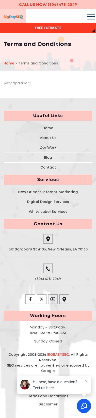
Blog (48, 157)
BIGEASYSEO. (58, 354)
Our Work (48, 147)
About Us (48, 138)
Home (48, 128)
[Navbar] (90, 16)
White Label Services (48, 211)
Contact (48, 167)
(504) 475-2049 (62, 4)
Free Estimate (48, 27)
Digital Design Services (48, 202)
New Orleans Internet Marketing (48, 192)
